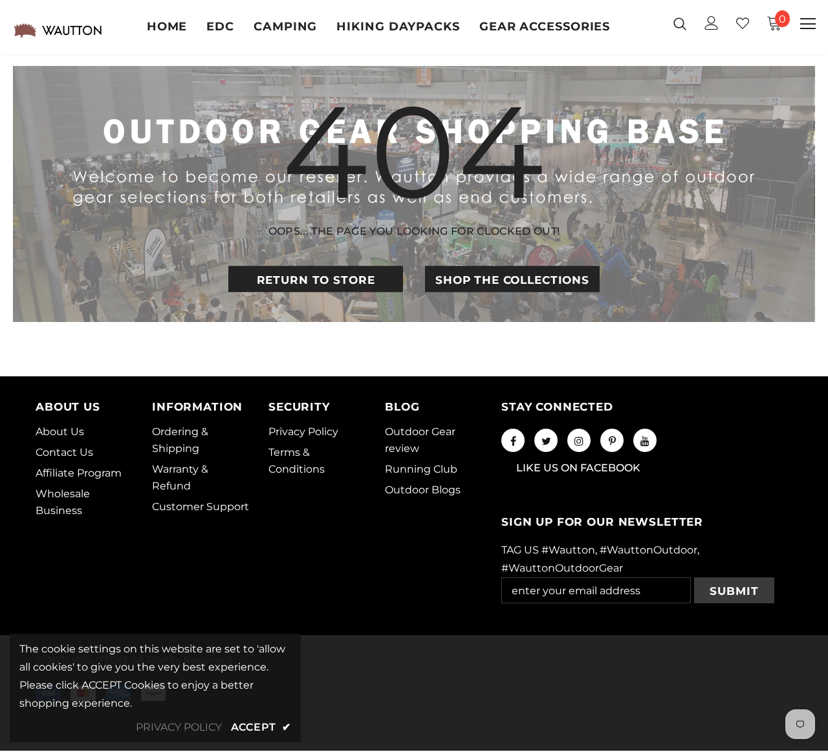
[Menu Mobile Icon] (808, 24)
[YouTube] (645, 440)
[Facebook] (513, 440)
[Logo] (57, 30)
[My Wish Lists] (742, 23)
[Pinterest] (612, 440)
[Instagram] (579, 440)
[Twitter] (546, 440)
